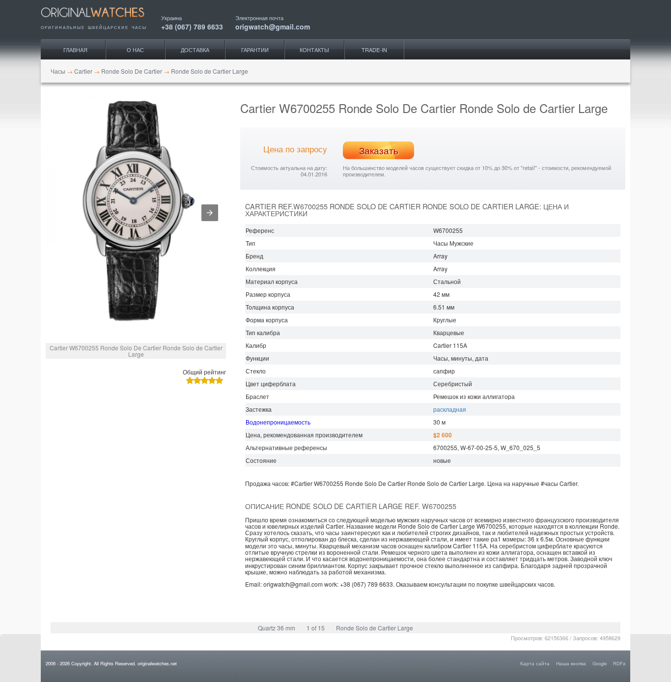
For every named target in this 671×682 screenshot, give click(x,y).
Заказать (378, 150)
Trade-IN (374, 50)
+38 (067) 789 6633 (192, 26)
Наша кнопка (571, 663)
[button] (209, 212)
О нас (135, 50)
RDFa (619, 663)
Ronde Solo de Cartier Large (374, 628)
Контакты (314, 50)
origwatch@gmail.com (272, 26)
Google (599, 663)
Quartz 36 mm (276, 628)
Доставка (195, 50)
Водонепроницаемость (278, 422)
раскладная (449, 409)
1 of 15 (316, 628)
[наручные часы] (101, 20)
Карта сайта (535, 663)
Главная (75, 50)
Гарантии (255, 50)
